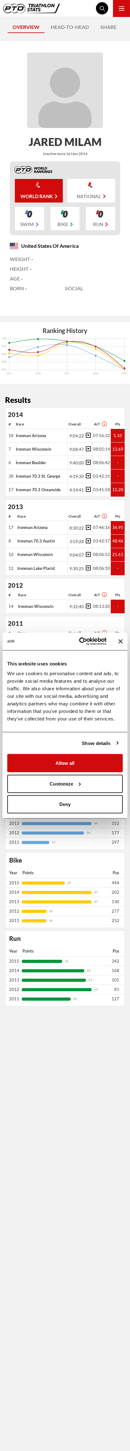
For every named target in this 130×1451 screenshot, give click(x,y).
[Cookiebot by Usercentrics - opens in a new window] (80, 641)
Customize (61, 783)
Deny (65, 804)
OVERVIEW (26, 27)
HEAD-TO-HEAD (70, 27)
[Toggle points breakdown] (87, 435)
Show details (96, 743)
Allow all (65, 763)
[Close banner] (120, 641)
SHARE (108, 27)
